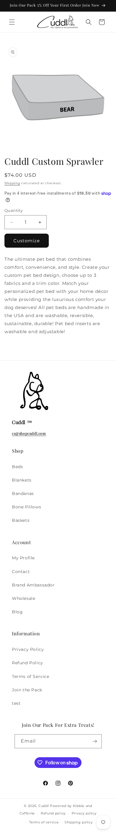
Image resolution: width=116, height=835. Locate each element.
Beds (17, 466)
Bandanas (23, 493)
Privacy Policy (28, 649)
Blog (17, 611)
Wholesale (23, 598)
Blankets (22, 480)
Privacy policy (84, 813)
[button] (11, 22)
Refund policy (53, 813)
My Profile (23, 558)
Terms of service (44, 822)
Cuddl (43, 806)
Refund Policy (27, 662)
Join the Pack (27, 690)
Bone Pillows (26, 507)
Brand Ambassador (33, 585)
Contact (21, 571)
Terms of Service (30, 676)
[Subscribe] (94, 741)
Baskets (20, 520)
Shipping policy (79, 822)
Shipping (12, 183)
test (16, 703)
